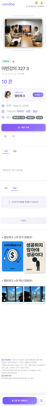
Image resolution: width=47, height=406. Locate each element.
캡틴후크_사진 (19, 117)
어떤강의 (30, 117)
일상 (35, 111)
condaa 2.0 (9, 262)
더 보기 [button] (23, 221)
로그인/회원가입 (31, 6)
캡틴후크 (20, 96)
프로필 (37, 95)
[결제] (36, 2)
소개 (5, 151)
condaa (8, 4)
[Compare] (13, 136)
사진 (28, 111)
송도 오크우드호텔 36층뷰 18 (12, 293)
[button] (41, 3)
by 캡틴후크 (29, 269)
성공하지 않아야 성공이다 (34, 262)
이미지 (20, 111)
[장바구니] (41, 400)
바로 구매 (25, 127)
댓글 (14, 151)
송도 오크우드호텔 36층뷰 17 (34, 293)
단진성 (39, 117)
